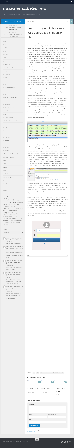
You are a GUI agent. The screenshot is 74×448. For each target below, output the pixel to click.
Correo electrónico (52, 414)
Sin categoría (7, 150)
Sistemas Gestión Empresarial (11, 154)
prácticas (10, 216)
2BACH (5, 44)
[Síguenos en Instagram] (22, 21)
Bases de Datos (7, 64)
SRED (32, 21)
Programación (7, 137)
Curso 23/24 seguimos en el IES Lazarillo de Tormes (14, 262)
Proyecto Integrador (9, 214)
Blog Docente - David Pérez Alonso (24, 8)
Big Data (18, 200)
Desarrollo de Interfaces (9, 87)
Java (17, 209)
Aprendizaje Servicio (11, 200)
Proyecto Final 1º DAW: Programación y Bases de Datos (14, 274)
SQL (62, 372)
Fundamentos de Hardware (10, 97)
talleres (11, 220)
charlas (7, 202)
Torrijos (6, 222)
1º (4, 198)
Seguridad (6, 147)
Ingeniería (14, 208)
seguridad (12, 218)
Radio (14, 216)
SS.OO (7, 220)
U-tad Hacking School (9, 177)
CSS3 (34, 372)
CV (7, 1)
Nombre (31, 414)
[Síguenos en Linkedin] (20, 21)
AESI (5, 51)
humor (5, 101)
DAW (5, 84)
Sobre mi (6, 164)
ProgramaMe (17, 212)
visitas (5, 190)
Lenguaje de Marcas (8, 117)
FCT (11, 206)
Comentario (32, 404)
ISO (5, 114)
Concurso (20, 202)
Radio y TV (6, 144)
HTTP (41, 372)
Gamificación (15, 206)
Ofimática (6, 124)
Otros (5, 127)
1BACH (5, 41)
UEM (5, 180)
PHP (53, 372)
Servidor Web (58, 372)
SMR (28, 21)
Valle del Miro (7, 187)
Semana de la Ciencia (18, 218)
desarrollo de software (11, 205)
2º (6, 198)
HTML (11, 208)
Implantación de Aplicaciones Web (11, 110)
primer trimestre (13, 210)
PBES (4, 210)
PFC (5, 134)
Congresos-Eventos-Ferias (10, 71)
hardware (6, 209)
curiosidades (7, 74)
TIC (3, 222)
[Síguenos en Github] (15, 21)
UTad (5, 183)
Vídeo (4, 224)
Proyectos (6, 140)
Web (30, 419)
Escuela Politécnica (7, 206)
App (8, 199)
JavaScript (45, 372)
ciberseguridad (13, 202)
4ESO (5, 48)
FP (4, 91)
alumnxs (6, 54)
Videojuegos (13, 222)
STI (5, 170)
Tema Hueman (20, 445)
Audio (16, 200)
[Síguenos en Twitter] (17, 21)
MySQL (50, 372)
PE (4, 130)
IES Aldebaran (7, 104)
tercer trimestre (18, 220)
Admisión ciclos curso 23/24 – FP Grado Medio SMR (59, 390)
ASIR (5, 57)
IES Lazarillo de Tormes (9, 107)
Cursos (5, 77)
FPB (5, 94)
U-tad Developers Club (9, 173)
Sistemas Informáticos (9, 157)
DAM (5, 81)
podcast (7, 210)
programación (9, 212)
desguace (21, 204)
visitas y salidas (18, 222)
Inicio (3, 1)
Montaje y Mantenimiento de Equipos (12, 120)
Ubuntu (9, 222)
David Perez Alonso (34, 41)
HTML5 (37, 372)
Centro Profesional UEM (9, 67)
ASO (5, 61)
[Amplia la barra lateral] (71, 21)
